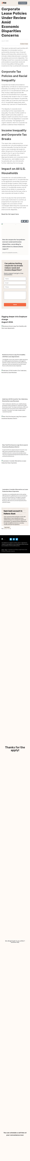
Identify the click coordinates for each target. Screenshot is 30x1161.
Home (3, 549)
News (6, 549)
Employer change (24, 43)
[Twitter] (17, 539)
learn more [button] (7, 527)
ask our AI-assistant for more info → (10, 252)
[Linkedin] (14, 539)
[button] (22, 221)
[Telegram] (11, 539)
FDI (4, 3)
